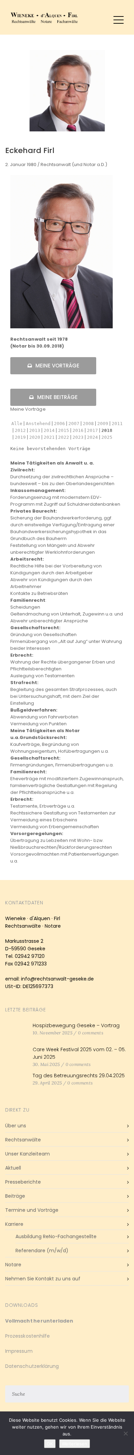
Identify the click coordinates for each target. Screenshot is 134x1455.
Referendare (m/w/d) (41, 1250)
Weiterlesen (74, 1443)
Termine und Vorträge (31, 1210)
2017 (92, 430)
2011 (117, 423)
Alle (16, 423)
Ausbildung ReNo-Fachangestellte (56, 1236)
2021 (49, 437)
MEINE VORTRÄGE (57, 365)
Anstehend (38, 423)
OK (50, 1443)
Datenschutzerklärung (32, 1366)
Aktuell (13, 1167)
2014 (49, 430)
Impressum (19, 1351)
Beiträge (15, 1196)
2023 (77, 437)
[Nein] (125, 1433)
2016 (77, 430)
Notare (13, 1264)
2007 (73, 423)
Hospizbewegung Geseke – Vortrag (76, 1025)
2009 (102, 423)
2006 (59, 423)
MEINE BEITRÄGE (57, 397)
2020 (34, 437)
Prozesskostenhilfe (27, 1336)
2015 (63, 430)
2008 (88, 423)
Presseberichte (23, 1181)
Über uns (15, 1125)
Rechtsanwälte (23, 1139)
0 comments (90, 1033)
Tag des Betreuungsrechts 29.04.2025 (79, 1075)
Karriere (14, 1224)
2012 (20, 430)
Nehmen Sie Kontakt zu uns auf (42, 1278)
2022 (63, 437)
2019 (20, 437)
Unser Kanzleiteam (27, 1153)
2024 (92, 437)
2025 (106, 437)
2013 (34, 430)
